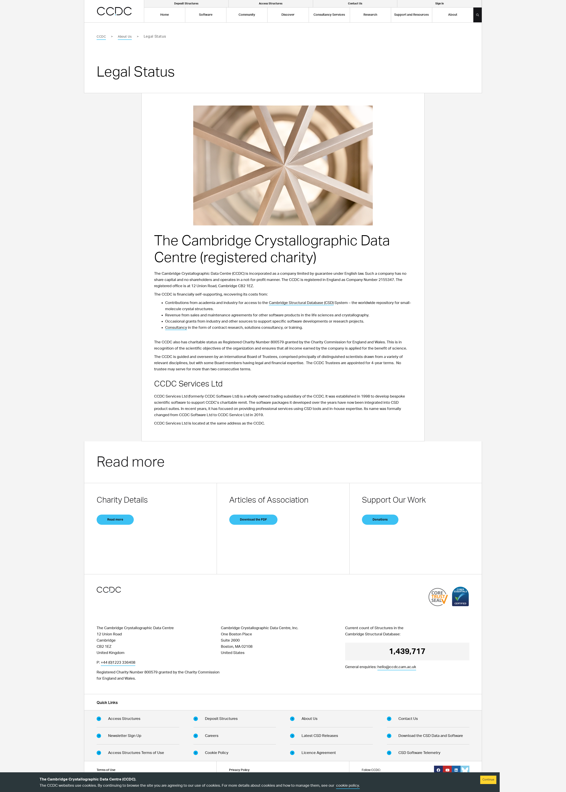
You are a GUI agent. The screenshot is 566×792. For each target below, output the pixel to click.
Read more (115, 519)
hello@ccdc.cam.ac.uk (396, 667)
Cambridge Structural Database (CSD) (301, 303)
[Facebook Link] (438, 770)
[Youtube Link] (447, 770)
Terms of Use (106, 770)
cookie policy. (348, 785)
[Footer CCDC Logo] (109, 590)
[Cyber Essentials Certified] (460, 596)
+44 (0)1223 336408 (118, 662)
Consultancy (176, 327)
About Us (125, 36)
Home (164, 14)
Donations (380, 519)
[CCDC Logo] (114, 11)
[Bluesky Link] (465, 770)
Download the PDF (253, 519)
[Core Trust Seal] (438, 597)
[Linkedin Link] (456, 770)
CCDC (101, 36)
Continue (488, 779)
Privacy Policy (239, 770)
